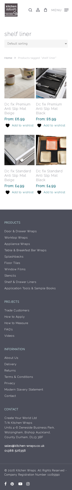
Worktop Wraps (16, 237)
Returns (10, 370)
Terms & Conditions (18, 377)
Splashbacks (13, 256)
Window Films (15, 269)
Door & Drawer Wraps (20, 231)
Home (8, 57)
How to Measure (16, 323)
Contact (10, 396)
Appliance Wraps (17, 244)
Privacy (9, 383)
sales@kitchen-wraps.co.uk (24, 446)
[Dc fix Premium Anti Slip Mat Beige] (19, 83)
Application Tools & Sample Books (30, 288)
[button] (60, 10)
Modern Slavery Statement (23, 389)
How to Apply (14, 316)
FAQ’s (8, 329)
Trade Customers (16, 310)
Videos (9, 335)
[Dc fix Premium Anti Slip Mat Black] (51, 83)
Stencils (10, 275)
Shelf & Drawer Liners (20, 282)
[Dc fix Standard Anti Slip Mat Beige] (19, 150)
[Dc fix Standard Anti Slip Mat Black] (51, 150)
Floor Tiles (12, 263)
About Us (11, 358)
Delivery (10, 364)
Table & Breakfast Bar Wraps (25, 250)
